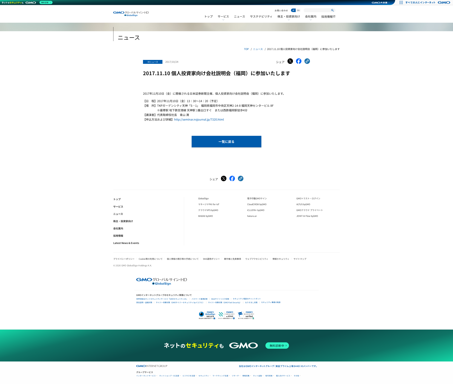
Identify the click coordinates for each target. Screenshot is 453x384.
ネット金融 (257, 376)
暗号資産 (269, 376)
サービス (223, 18)
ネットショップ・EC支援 (169, 376)
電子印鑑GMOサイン (257, 198)
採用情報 (328, 16)
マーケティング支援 (220, 376)
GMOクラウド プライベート (309, 210)
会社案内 (310, 18)
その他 (296, 376)
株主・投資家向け (288, 18)
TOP (246, 49)
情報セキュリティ (281, 258)
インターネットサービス (146, 376)
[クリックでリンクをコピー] (307, 61)
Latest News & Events (126, 243)
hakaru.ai (252, 215)
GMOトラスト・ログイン (308, 198)
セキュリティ (204, 376)
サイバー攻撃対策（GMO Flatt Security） (224, 302)
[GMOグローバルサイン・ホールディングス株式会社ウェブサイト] (161, 284)
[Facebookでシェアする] (299, 61)
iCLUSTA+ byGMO (255, 210)
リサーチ (235, 376)
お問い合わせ (281, 10)
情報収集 (246, 376)
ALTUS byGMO (303, 204)
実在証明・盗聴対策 (144, 302)
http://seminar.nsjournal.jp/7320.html (199, 119)
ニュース (239, 16)
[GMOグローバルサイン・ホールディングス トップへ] (131, 14)
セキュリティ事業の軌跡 (270, 302)
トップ (208, 16)
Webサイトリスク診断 (220, 298)
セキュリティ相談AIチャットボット (247, 298)
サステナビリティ (261, 16)
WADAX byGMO (205, 215)
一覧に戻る (226, 141)
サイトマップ (300, 258)
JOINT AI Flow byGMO (307, 215)
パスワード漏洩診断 (200, 298)
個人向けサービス (283, 376)
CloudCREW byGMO (256, 204)
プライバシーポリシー (123, 258)
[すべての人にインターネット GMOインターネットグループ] (428, 2)
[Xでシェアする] (290, 61)
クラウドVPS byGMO (208, 210)
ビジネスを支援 (189, 376)
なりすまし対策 (251, 302)
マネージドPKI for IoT (208, 204)
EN (298, 10)
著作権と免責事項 (232, 258)
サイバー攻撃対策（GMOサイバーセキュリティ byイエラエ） (180, 302)
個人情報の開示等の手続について (183, 258)
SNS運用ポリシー (211, 258)
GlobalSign (203, 198)
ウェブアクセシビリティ (256, 258)
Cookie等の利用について (151, 258)
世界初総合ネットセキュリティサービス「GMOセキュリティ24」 (162, 298)
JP (293, 10)
